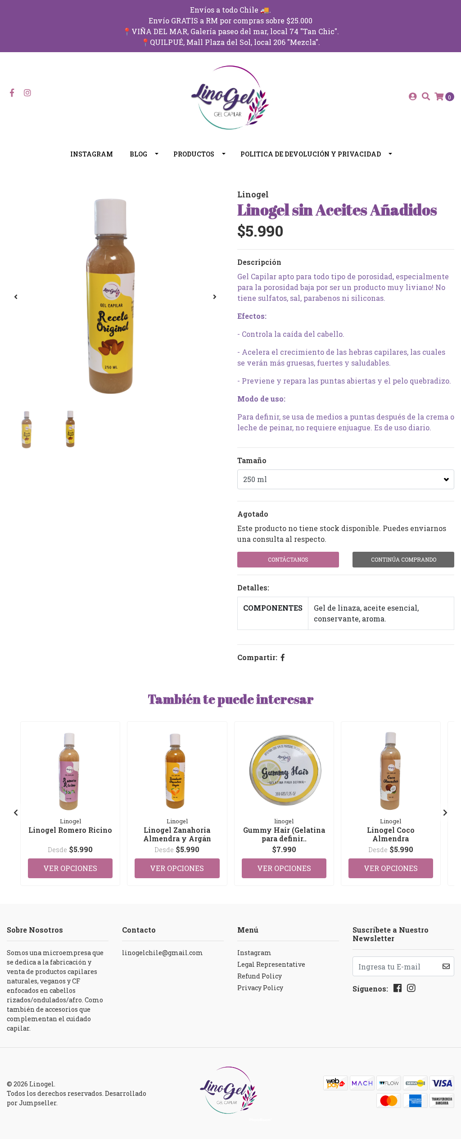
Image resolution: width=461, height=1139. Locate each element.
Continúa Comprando (403, 559)
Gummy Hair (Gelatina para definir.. (284, 834)
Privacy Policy (260, 987)
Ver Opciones (70, 868)
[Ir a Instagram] (28, 93)
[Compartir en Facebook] (283, 657)
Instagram (91, 154)
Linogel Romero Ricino (70, 830)
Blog (138, 154)
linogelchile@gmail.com (162, 952)
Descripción (259, 262)
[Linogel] (231, 95)
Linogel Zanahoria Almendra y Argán (177, 834)
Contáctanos (288, 559)
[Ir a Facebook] (12, 93)
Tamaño (252, 460)
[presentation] (16, 297)
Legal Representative (271, 964)
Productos (193, 154)
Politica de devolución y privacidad (310, 154)
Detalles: (253, 587)
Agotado (252, 513)
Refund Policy (259, 976)
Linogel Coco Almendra (391, 834)
